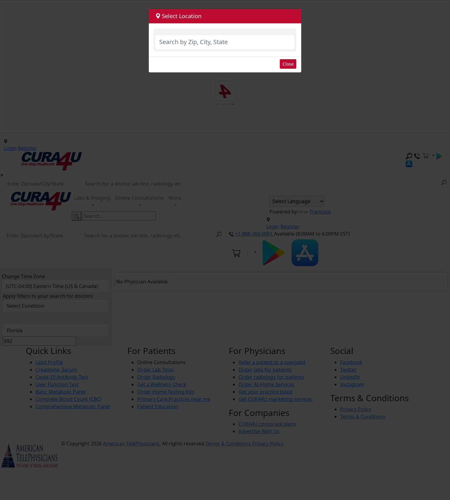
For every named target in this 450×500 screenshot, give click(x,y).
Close (288, 64)
